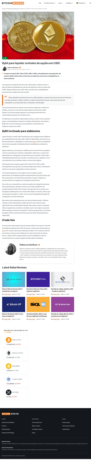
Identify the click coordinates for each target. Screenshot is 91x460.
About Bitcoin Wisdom (8, 422)
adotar (34, 142)
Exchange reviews (37, 429)
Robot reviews (36, 426)
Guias (59, 3)
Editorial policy (6, 429)
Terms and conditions (68, 426)
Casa (40, 3)
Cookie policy (66, 429)
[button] (90, 3)
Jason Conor (7, 294)
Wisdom (10, 414)
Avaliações (69, 3)
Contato (4, 426)
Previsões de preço (49, 3)
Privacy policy (66, 422)
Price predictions (37, 422)
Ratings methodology (8, 432)
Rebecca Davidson (28, 245)
